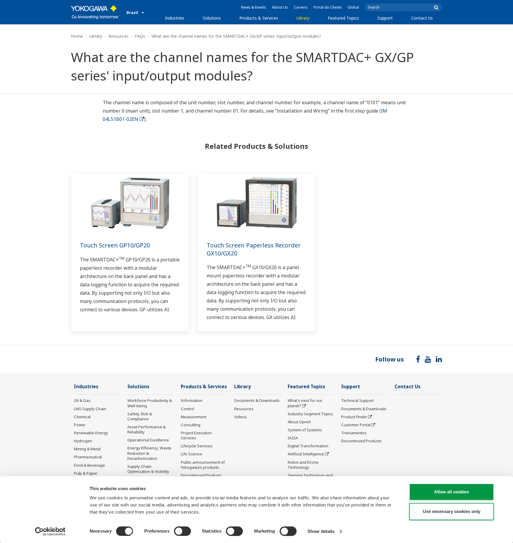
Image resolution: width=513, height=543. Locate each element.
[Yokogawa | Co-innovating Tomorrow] (96, 12)
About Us (280, 7)
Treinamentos (354, 432)
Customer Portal (355, 424)
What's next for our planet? (305, 403)
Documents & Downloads (257, 400)
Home (77, 36)
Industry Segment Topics (310, 413)
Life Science (191, 454)
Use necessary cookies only (451, 511)
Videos (240, 416)
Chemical (82, 416)
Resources (118, 36)
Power (80, 424)
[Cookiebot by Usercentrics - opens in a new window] (50, 531)
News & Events (253, 7)
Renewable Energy (91, 432)
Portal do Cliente (328, 7)
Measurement (193, 416)
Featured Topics (343, 18)
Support (385, 18)
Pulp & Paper (85, 473)
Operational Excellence (148, 440)
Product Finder (354, 416)
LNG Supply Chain (90, 408)
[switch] (182, 531)
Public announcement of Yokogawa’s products (203, 465)
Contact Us (422, 18)
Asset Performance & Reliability (146, 429)
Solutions (212, 18)
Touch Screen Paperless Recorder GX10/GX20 (254, 249)
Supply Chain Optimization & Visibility (148, 469)
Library (302, 18)
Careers (301, 7)
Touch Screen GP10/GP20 (115, 245)
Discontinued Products (201, 475)
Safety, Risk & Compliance (139, 416)
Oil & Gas (82, 400)
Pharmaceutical (88, 457)
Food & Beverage (89, 465)
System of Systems (305, 429)
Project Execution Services (196, 435)
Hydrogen (83, 440)
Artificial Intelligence (306, 454)
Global (353, 7)
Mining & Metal (87, 449)
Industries (174, 18)
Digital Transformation (308, 446)
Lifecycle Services (197, 446)
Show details (321, 531)
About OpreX (299, 421)
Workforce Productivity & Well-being (149, 403)
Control (187, 408)
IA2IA (293, 438)
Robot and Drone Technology (303, 465)
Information (191, 400)
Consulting (190, 424)
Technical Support (357, 400)
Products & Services (258, 18)
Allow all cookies (451, 491)
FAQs (140, 36)
